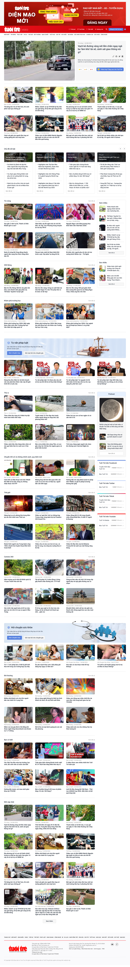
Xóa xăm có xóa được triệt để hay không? (77, 665)
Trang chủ (7, 937)
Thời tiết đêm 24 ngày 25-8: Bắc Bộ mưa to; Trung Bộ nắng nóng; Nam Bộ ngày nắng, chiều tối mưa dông (48, 827)
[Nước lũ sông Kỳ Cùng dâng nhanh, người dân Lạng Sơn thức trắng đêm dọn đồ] (18, 240)
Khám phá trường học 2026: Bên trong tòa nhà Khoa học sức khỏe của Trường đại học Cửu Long (48, 325)
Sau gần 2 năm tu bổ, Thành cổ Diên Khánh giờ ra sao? (16, 224)
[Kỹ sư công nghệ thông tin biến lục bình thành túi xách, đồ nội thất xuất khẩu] (49, 686)
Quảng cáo (100, 29)
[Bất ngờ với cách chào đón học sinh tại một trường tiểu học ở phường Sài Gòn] (80, 123)
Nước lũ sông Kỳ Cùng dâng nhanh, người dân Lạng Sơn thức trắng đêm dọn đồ (16, 254)
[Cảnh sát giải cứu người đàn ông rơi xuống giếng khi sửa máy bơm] (18, 123)
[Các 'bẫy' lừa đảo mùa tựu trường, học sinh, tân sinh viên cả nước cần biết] (18, 751)
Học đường (69, 133)
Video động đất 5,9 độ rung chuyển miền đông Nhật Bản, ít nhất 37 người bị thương (79, 517)
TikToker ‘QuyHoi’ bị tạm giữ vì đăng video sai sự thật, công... (114, 218)
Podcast (73, 29)
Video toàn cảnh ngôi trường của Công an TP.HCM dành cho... (114, 268)
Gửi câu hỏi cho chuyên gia (34, 353)
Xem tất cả (9, 191)
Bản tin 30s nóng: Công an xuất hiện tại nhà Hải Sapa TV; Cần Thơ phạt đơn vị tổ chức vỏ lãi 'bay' (48, 290)
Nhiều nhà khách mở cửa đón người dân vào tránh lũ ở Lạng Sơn (16, 699)
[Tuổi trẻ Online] (18, 948)
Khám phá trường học (12, 301)
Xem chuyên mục (14, 353)
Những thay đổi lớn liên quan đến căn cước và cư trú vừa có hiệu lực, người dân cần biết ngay (48, 481)
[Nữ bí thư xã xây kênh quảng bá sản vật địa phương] (49, 715)
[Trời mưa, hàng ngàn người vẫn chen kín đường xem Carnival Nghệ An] (80, 432)
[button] (120, 149)
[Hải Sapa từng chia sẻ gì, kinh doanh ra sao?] (103, 437)
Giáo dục (98, 937)
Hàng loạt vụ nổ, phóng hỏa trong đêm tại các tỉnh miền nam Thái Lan (17, 516)
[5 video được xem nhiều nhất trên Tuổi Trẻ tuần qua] (80, 751)
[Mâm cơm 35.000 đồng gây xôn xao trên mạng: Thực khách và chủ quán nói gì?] (102, 278)
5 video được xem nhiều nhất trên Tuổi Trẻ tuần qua (79, 763)
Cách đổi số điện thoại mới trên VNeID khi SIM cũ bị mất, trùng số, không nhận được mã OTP (17, 481)
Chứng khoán (72, 157)
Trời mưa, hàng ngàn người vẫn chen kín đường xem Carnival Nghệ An (78, 445)
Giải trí (58, 34)
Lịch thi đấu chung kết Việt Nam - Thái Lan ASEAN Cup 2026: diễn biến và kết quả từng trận (79, 791)
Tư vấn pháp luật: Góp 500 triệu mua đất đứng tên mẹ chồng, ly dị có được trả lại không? (110, 382)
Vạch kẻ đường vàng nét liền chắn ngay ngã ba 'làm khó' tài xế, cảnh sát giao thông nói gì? (100, 49)
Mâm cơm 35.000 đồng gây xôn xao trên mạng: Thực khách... (114, 278)
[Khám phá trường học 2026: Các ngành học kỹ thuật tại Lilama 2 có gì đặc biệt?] (80, 311)
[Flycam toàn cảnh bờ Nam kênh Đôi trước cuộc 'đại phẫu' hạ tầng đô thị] (49, 240)
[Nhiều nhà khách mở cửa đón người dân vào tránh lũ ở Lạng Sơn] (18, 686)
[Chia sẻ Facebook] (116, 56)
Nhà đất (104, 937)
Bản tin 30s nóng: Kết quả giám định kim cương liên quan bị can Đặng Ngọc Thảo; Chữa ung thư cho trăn (79, 290)
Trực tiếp (20, 34)
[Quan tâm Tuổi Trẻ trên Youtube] (112, 944)
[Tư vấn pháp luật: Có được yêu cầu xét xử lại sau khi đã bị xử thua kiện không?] (49, 368)
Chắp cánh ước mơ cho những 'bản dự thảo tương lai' (79, 728)
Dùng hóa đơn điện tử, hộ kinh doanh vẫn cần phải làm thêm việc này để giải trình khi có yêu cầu (17, 382)
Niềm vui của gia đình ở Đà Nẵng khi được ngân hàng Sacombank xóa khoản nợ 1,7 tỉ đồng (17, 729)
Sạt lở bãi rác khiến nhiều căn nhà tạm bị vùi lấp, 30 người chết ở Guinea (110, 136)
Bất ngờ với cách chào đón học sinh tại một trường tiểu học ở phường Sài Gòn (79, 136)
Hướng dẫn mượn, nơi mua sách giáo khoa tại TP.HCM (16, 790)
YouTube (81, 29)
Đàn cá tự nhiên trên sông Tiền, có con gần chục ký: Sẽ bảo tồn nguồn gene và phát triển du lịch (48, 446)
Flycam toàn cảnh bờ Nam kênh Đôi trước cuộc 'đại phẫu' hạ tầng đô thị (47, 253)
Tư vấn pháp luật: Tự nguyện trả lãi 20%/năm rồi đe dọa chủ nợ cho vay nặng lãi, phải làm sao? (78, 382)
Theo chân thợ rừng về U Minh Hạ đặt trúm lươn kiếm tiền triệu (17, 416)
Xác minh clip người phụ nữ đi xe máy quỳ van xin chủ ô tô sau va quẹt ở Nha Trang (17, 610)
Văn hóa (81, 937)
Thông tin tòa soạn (37, 952)
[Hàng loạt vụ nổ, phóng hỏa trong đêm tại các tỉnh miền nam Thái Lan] (18, 503)
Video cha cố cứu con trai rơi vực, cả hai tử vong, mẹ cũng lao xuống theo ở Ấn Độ (48, 546)
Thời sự (31, 937)
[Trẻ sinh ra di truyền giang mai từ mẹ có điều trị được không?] (111, 653)
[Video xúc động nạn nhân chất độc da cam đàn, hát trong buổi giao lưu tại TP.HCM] (80, 686)
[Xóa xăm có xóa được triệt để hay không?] (80, 653)
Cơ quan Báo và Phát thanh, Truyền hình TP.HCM (45, 954)
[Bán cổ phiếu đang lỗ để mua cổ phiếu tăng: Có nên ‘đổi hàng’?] (49, 777)
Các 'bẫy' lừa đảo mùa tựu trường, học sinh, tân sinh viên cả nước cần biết (17, 763)
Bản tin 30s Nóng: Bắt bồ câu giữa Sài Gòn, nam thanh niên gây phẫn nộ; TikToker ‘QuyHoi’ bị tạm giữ (17, 290)
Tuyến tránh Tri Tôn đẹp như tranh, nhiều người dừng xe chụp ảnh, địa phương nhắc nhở (47, 417)
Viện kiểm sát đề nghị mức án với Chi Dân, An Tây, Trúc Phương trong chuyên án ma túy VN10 (48, 225)
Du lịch (66, 937)
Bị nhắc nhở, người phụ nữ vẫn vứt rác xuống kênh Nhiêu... (113, 228)
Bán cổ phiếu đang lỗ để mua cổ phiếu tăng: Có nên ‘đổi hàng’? (48, 790)
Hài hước (64, 34)
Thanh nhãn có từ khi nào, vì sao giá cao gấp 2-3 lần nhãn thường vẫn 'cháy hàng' (110, 108)
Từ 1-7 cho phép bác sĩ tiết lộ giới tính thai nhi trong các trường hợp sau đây (17, 665)
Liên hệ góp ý (97, 949)
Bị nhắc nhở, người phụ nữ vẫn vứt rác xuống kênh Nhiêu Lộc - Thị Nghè (79, 253)
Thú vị (25, 34)
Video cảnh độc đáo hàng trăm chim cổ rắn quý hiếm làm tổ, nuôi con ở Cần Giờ (17, 446)
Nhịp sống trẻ (73, 937)
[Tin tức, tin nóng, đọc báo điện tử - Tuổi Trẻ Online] (12, 29)
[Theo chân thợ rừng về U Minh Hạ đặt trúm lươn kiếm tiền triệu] (18, 404)
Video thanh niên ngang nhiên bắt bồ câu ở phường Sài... (113, 209)
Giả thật (116, 937)
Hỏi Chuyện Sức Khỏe (72, 662)
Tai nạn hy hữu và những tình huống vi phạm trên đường (15, 158)
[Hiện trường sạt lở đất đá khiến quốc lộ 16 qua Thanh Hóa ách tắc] (18, 568)
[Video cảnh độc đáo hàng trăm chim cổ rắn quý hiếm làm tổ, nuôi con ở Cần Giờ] (18, 432)
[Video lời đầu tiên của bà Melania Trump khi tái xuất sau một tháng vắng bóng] (80, 532)
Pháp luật (43, 937)
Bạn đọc (122, 937)
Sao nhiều (103, 263)
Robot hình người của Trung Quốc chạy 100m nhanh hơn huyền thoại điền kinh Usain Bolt (17, 546)
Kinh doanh (50, 937)
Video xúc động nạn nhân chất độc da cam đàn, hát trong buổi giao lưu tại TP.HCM (79, 700)
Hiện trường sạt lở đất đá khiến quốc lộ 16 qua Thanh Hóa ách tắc (17, 580)
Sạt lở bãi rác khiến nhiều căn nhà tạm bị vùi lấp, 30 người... (114, 247)
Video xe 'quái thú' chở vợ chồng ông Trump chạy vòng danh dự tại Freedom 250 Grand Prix (48, 517)
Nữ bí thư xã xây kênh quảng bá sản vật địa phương (48, 728)
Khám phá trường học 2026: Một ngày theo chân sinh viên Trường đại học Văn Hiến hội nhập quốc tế (17, 325)
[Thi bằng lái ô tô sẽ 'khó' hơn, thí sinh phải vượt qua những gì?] (18, 95)
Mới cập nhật (9, 802)
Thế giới (30, 34)
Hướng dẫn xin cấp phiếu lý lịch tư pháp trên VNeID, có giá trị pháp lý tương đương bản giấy (79, 481)
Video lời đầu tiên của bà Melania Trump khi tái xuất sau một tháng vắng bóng (79, 546)
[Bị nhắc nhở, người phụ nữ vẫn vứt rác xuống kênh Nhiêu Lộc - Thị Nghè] (80, 240)
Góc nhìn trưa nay (79, 34)
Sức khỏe (97, 34)
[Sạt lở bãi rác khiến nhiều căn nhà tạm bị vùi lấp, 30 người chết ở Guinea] (111, 123)
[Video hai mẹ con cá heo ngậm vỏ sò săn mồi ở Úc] (80, 404)
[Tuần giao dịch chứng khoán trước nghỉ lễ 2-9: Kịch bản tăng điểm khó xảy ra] (49, 751)
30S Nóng (70, 34)
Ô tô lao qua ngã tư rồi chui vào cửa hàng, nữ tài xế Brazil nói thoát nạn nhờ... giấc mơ (47, 610)
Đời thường (37, 34)
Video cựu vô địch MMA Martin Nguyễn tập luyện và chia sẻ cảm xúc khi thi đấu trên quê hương (48, 137)
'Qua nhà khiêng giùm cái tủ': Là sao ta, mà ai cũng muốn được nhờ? (115, 446)
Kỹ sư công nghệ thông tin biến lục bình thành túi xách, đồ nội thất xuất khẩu (48, 699)
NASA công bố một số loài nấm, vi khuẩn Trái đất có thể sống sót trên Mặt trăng (111, 427)
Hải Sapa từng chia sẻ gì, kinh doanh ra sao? (114, 436)
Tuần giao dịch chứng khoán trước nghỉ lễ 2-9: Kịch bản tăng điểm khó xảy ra (48, 763)
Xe (62, 937)
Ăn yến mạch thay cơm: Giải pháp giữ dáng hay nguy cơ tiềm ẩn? (48, 665)
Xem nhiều (103, 203)
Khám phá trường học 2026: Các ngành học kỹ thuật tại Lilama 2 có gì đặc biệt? (79, 325)
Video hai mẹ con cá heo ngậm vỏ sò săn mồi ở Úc (78, 416)
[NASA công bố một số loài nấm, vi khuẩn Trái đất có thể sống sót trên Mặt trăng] (112, 410)
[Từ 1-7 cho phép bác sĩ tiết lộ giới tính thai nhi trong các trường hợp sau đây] (18, 653)
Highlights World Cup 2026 (46, 157)
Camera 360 (89, 34)
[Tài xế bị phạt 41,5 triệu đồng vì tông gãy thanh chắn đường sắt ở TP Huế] (49, 568)
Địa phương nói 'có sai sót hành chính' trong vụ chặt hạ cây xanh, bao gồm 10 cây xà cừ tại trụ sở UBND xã (79, 108)
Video (26, 937)
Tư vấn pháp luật (40, 378)
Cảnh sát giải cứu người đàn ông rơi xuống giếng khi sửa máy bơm (16, 136)
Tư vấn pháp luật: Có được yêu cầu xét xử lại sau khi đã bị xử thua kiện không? (48, 381)
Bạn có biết (45, 34)
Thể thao (52, 34)
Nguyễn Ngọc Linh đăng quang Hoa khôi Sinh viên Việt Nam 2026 (78, 224)
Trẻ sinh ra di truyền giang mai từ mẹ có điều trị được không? (109, 665)
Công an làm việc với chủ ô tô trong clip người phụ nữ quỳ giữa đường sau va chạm (79, 581)
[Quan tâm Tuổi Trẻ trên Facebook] (116, 944)
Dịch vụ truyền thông (74, 949)
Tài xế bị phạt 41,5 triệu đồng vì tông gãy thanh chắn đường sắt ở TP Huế (47, 580)
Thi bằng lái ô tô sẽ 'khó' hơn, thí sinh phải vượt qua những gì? (16, 108)
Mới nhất (7, 34)
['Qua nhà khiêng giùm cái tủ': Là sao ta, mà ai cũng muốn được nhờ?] (103, 446)
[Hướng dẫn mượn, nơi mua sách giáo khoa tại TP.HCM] (18, 777)
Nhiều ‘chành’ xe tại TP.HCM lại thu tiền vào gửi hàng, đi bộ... (114, 237)
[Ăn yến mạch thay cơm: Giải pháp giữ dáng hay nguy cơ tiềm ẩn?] (49, 653)
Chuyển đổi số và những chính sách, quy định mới (23, 457)
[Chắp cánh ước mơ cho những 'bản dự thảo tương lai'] (80, 715)
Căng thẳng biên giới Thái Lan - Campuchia (109, 158)
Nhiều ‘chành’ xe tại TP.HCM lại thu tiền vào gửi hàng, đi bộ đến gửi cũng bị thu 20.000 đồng (48, 108)
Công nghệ (104, 34)
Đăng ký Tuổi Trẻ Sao (116, 29)
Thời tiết (37, 822)
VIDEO (25, 29)
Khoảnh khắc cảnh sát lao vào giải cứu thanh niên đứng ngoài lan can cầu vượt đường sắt (79, 610)
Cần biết (90, 29)
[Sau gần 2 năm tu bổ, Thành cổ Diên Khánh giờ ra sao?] (18, 212)
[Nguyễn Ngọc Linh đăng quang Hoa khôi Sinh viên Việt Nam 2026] (80, 212)
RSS (103, 949)
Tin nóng (13, 34)
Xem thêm (49, 921)
